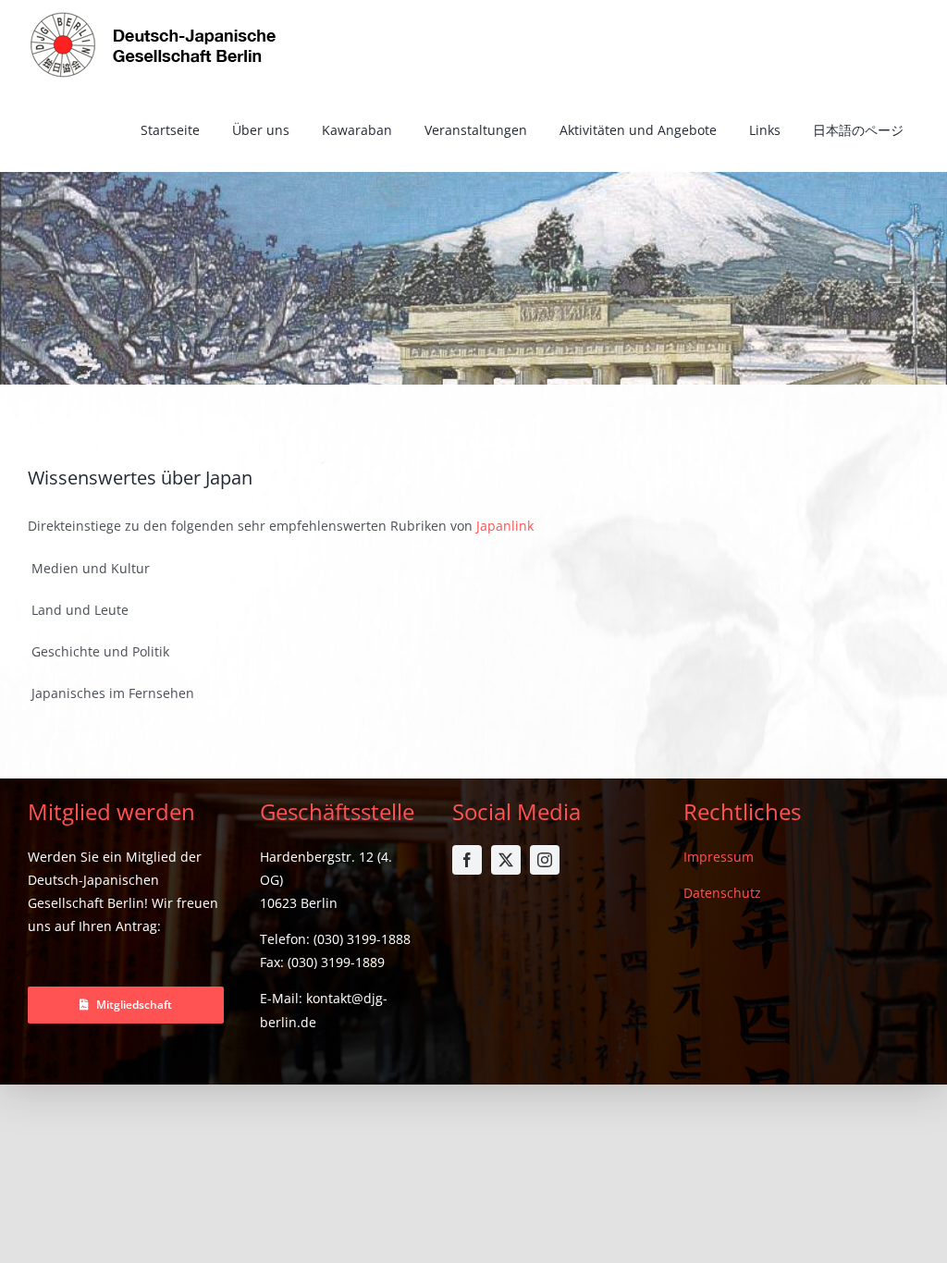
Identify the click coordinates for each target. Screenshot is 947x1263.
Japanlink (505, 525)
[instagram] (545, 860)
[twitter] (506, 860)
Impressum (718, 856)
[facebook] (467, 860)
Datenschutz (722, 892)
